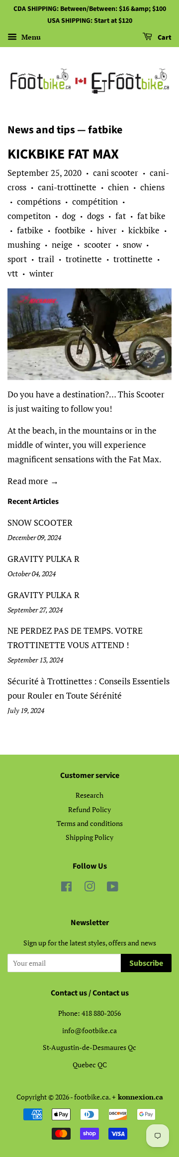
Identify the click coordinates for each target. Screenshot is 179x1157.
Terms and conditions (90, 823)
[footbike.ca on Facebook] (66, 888)
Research (89, 795)
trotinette (84, 259)
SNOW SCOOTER (40, 522)
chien (118, 187)
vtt (12, 273)
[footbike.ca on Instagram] (89, 888)
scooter (97, 244)
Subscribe (146, 963)
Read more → (33, 481)
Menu (30, 37)
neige (62, 244)
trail (46, 259)
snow (132, 244)
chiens (152, 187)
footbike (70, 230)
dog (69, 215)
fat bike (151, 215)
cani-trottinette (67, 187)
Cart (164, 38)
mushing (23, 244)
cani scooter (115, 172)
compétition (95, 201)
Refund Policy (89, 809)
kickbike (144, 230)
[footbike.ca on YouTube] (112, 888)
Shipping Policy (89, 837)
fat (120, 215)
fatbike (30, 230)
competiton (29, 215)
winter (41, 273)
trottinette (133, 259)
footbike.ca (91, 1097)
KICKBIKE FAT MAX (63, 154)
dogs (95, 215)
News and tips (41, 130)
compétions (39, 201)
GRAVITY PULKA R (43, 558)
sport (17, 259)
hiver (107, 230)
